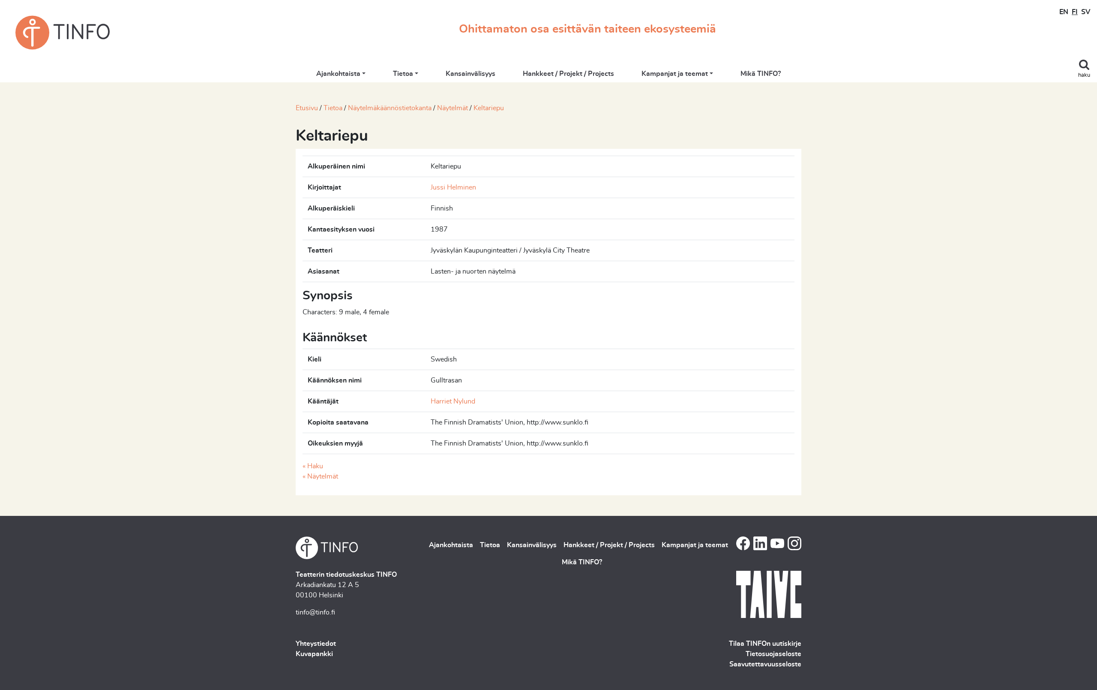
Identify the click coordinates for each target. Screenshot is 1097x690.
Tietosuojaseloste (773, 654)
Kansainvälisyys (470, 73)
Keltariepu (489, 108)
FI (1075, 12)
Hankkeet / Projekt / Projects (568, 73)
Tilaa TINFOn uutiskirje (765, 643)
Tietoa (403, 73)
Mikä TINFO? (760, 73)
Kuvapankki (314, 654)
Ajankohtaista (338, 73)
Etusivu (307, 108)
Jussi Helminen (453, 187)
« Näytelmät (320, 476)
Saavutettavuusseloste (765, 664)
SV (1085, 12)
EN (1063, 12)
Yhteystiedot (316, 643)
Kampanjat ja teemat (674, 73)
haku (1084, 75)
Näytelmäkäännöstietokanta (390, 108)
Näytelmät (452, 108)
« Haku (313, 466)
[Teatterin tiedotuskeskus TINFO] (62, 32)
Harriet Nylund (453, 401)
